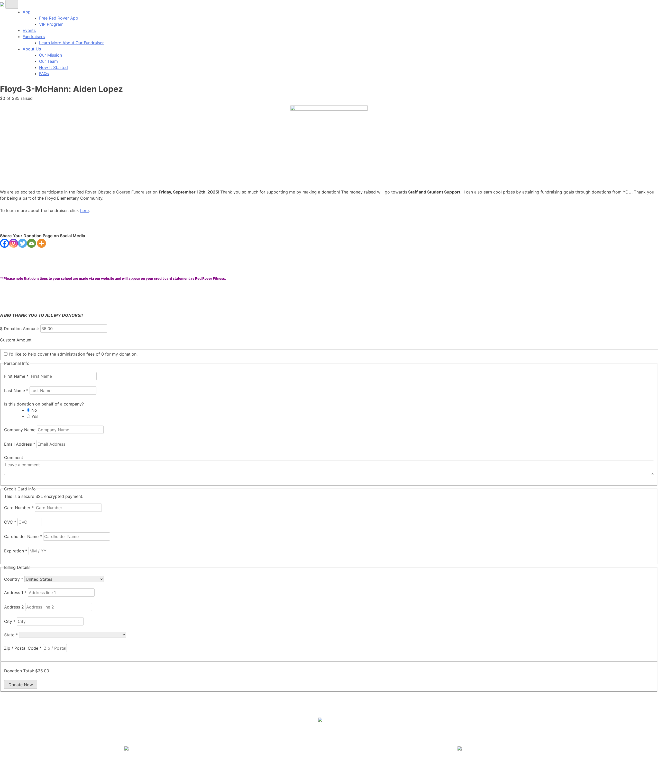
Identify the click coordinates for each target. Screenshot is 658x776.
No (34, 410)
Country (13, 579)
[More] (41, 243)
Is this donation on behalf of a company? (44, 404)
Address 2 (14, 607)
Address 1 (15, 592)
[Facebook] (4, 243)
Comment (13, 457)
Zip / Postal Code (23, 648)
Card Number (19, 507)
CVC (10, 522)
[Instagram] (13, 243)
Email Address (19, 444)
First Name (16, 376)
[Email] (31, 243)
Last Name (16, 390)
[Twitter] (22, 243)
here (84, 210)
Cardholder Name (23, 536)
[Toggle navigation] (11, 4)
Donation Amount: (21, 328)
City (9, 621)
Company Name (20, 429)
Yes (34, 416)
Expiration (15, 550)
